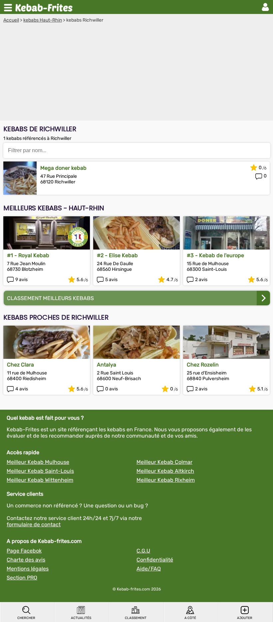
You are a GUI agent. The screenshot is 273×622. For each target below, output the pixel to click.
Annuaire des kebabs (45, 7)
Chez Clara (20, 365)
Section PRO (22, 577)
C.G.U (143, 551)
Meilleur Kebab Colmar (164, 462)
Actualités (81, 618)
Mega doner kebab (63, 168)
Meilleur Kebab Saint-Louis (40, 471)
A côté (190, 618)
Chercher (26, 618)
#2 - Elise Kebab (117, 255)
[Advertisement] (136, 72)
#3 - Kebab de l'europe (215, 255)
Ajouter (244, 618)
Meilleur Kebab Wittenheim (40, 480)
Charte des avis (26, 560)
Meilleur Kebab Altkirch (165, 471)
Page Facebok (24, 551)
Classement (135, 618)
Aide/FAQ (148, 569)
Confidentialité (154, 560)
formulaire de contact (34, 524)
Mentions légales (28, 569)
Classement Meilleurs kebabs (50, 298)
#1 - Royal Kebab (28, 255)
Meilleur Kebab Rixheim (165, 480)
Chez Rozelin (203, 365)
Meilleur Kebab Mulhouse (38, 462)
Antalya (106, 365)
